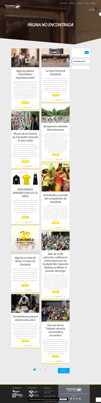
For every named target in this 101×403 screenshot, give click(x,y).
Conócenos (79, 3)
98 (46, 369)
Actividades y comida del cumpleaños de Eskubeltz (55, 199)
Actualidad (92, 3)
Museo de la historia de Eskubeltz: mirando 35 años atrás (25, 137)
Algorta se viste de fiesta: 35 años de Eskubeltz (25, 261)
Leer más (25, 102)
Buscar (86, 52)
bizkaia (50, 297)
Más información (55, 399)
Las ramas (86, 3)
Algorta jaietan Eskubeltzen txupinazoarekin (25, 74)
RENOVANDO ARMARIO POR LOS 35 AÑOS (25, 193)
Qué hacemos (71, 3)
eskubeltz (20, 107)
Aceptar (63, 399)
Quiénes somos (63, 3)
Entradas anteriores (63, 370)
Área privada (92, 9)
